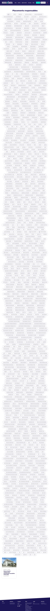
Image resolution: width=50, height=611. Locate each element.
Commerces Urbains (8, 197)
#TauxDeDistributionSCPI (8, 119)
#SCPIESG (20, 108)
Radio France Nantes (20, 426)
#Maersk (12, 78)
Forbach (24, 250)
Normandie (30, 378)
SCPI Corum (42, 467)
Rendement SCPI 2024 (42, 433)
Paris (45, 387)
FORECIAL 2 (30, 250)
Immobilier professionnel (10, 305)
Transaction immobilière (13, 538)
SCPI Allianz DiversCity (34, 458)
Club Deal (17, 188)
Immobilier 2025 (41, 284)
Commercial (16, 197)
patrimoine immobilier (29, 392)
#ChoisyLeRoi (5, 32)
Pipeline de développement (7, 408)
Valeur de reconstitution (42, 543)
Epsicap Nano (29, 229)
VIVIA (19, 552)
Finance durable (8, 241)
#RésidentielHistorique (9, 99)
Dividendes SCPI (19, 215)
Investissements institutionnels (26, 337)
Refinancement (44, 426)
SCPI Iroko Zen (39, 479)
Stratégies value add (22, 520)
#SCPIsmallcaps (5, 115)
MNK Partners (25, 371)
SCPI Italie (5, 481)
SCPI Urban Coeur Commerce (32, 504)
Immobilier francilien (30, 296)
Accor (43, 126)
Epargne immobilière (40, 227)
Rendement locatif (17, 433)
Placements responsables (42, 408)
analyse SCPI (29, 151)
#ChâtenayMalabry (34, 30)
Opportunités (24, 2)
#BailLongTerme (23, 23)
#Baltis (30, 23)
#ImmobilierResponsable (41, 60)
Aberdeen (37, 126)
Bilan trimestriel (9, 165)
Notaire (36, 378)
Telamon (7, 534)
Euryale (32, 234)
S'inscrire (38, 2)
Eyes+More (39, 236)
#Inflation (10, 64)
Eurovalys (27, 234)
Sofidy (14, 511)
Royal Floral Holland (13, 447)
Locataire (23, 351)
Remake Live (20, 431)
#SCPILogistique (28, 110)
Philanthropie (44, 403)
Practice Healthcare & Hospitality (29, 415)
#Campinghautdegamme (42, 28)
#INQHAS (24, 64)
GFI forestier (6, 266)
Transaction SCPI (22, 538)
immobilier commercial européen (20, 289)
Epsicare (42, 229)
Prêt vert (43, 417)
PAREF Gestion (39, 387)
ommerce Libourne (9, 383)
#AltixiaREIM (18, 21)
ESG (13, 231)
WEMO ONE (38, 552)
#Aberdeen (20, 14)
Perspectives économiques (34, 403)
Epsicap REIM (36, 229)
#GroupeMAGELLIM (33, 48)
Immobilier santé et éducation (20, 307)
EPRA (23, 229)
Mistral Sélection (17, 371)
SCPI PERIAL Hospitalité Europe (11, 490)
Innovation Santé (41, 312)
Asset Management (20, 156)
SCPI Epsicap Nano (32, 474)
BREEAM (26, 167)
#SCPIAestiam (7, 103)
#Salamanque (15, 101)
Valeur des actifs (21, 545)
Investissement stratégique (20, 335)
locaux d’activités (42, 351)
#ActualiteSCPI (33, 16)
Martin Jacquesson (22, 369)
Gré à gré (12, 268)
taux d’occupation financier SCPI (9, 529)
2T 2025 (21, 126)
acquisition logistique (9, 135)
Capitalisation (17, 181)
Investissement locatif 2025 (7, 330)
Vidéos (5, 552)
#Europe (8, 46)
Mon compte (43, 2)
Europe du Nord (20, 234)
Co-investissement (41, 188)
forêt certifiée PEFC (42, 250)
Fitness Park (42, 243)
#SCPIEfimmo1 (6, 108)
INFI (35, 312)
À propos (29, 2)
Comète (43, 190)
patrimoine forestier (19, 392)
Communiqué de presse (24, 197)
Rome (6, 447)
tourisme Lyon (44, 536)
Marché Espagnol (6, 362)
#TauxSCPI (16, 119)
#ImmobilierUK (27, 62)
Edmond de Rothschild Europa (37, 220)
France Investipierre (10, 257)
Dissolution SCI (43, 206)
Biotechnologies (17, 165)
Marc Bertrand (21, 360)
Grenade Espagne (26, 268)
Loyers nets (31, 355)
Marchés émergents (32, 367)
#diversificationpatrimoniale (8, 39)
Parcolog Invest (26, 387)
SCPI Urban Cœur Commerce (20, 504)
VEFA (44, 545)
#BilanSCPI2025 (36, 23)
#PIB (10, 87)
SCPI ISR (45, 479)
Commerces (9, 195)
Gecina (33, 257)
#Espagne (26, 44)
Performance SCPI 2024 (40, 399)
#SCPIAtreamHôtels (34, 103)
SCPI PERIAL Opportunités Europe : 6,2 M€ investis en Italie (28, 606)
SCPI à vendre (22, 456)
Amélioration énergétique (42, 149)
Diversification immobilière (32, 211)
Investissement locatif (43, 328)
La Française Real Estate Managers (24, 344)
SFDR (45, 506)
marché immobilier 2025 (33, 362)
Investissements (41, 335)
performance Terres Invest (18, 401)
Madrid (46, 355)
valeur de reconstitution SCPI (10, 545)
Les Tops (34, 346)
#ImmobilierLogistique (8, 60)
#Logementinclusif (35, 76)
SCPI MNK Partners (44, 483)
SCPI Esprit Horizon (41, 474)
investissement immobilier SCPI (9, 328)
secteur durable (14, 506)
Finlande (36, 241)
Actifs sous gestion (41, 142)
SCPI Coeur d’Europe (41, 465)
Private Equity (42, 419)
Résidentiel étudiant (8, 440)
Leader (14, 346)
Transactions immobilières (32, 538)
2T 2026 (26, 126)
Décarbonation (33, 204)
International (22, 314)
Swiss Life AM (42, 520)
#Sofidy (46, 115)
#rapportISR (20, 92)
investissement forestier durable (14, 321)
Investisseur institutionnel (9, 339)
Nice (37, 376)
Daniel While (19, 204)
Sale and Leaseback (10, 451)
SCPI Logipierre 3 (6, 483)
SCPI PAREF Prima (23, 488)
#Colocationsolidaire (36, 32)
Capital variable (9, 181)
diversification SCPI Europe (29, 213)
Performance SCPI (31, 399)
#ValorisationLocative (17, 124)
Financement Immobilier (18, 241)
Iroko (35, 339)
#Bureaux (33, 28)
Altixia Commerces (26, 149)
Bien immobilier (27, 163)
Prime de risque (8, 419)
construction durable (8, 199)
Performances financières (30, 401)
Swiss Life (35, 520)
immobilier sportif (40, 307)
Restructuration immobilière (40, 440)
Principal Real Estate (33, 419)
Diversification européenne (7, 211)
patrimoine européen (9, 392)
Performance (29, 394)
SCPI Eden (42, 472)
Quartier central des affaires (10, 424)
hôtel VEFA (7, 277)
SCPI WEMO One (6, 506)
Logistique (24, 353)
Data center (26, 204)
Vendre (19, 2)
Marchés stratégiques (42, 367)
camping (15, 179)
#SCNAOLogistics (32, 101)
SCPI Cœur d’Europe (31, 465)
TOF (10, 536)
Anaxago (34, 151)
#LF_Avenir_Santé (8, 76)
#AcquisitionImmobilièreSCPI (8, 16)
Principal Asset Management (23, 419)
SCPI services (43, 497)
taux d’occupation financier (40, 527)
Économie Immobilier (11, 220)
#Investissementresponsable (38, 69)
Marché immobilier (23, 362)
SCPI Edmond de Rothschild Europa (11, 474)
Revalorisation (41, 442)
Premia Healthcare (25, 417)
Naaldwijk (8, 376)
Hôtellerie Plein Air (42, 277)
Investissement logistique (19, 330)
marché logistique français (9, 367)
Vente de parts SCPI (16, 550)
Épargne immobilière (31, 227)
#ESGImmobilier (19, 44)
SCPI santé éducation (34, 497)
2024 (17, 126)
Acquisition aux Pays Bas (11, 131)
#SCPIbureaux (42, 103)
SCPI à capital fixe (14, 456)
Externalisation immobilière (30, 236)
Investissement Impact (20, 328)
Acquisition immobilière (30, 133)
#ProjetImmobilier (12, 92)
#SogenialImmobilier (16, 117)
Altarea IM (5, 149)
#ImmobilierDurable (20, 55)
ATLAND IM (32, 156)
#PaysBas (30, 85)
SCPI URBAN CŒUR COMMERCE (8, 504)
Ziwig (34, 554)
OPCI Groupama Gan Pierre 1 (31, 383)
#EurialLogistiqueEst (34, 44)
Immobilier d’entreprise (43, 289)
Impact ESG (24, 312)
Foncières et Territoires (39, 245)
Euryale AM (39, 234)
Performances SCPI (7, 403)
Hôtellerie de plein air (21, 277)
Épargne (13, 227)
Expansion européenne (13, 236)
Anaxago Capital (41, 151)
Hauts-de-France (9, 275)
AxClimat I (8, 158)
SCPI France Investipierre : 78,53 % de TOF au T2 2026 (28, 604)
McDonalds (45, 369)
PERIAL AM (14, 403)
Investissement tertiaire (32, 335)
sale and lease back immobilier (40, 449)
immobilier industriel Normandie (40, 298)
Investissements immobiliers (13, 337)
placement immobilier (18, 408)
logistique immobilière (43, 353)
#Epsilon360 (8, 44)
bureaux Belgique (42, 174)
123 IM (45, 124)
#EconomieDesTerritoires (35, 39)
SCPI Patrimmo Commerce (32, 488)
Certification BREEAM (18, 183)
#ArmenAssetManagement (27, 21)
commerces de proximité (29, 195)
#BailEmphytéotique (8, 23)
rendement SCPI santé (26, 435)
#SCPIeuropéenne (44, 108)
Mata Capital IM (37, 369)
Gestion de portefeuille (12, 261)
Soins (6, 513)
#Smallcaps (40, 115)
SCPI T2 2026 (42, 499)
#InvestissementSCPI (7, 71)
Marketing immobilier (7, 369)
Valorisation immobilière (30, 545)
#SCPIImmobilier (5, 110)
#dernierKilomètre (9, 37)
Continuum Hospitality (19, 199)
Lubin (37, 355)
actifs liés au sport (8, 142)
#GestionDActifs (6, 48)
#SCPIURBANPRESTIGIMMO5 (31, 115)
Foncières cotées (29, 245)
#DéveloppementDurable (19, 37)
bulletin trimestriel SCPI (38, 172)
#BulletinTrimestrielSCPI (8, 28)
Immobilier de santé (31, 291)
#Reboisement (27, 92)
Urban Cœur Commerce (7, 543)
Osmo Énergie (44, 385)
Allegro (17, 147)
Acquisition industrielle (40, 133)
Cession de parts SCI (41, 183)
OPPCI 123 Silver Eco (41, 383)
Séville (35, 506)
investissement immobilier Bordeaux (11, 323)
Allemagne (24, 147)
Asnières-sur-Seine (11, 156)
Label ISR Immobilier (7, 346)
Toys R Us (4, 538)
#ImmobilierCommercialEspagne (29, 53)
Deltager (39, 204)
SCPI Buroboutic (30, 463)
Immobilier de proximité (21, 291)
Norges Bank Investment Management (12, 378)
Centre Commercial (40, 181)
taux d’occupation (30, 527)
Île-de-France (12, 282)
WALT (24, 552)
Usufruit (23, 543)
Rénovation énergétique (36, 435)
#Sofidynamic (8, 117)
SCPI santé (26, 497)
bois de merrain (7, 167)
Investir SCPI (37, 314)
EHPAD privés (31, 222)
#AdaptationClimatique (43, 16)
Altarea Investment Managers (15, 149)
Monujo (44, 371)
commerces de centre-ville (17, 195)
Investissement (44, 314)
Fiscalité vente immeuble (33, 243)
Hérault (22, 275)
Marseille (15, 369)
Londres (19, 355)
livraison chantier (8, 351)
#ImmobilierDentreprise (10, 55)
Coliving (14, 190)
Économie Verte (20, 220)
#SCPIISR (22, 110)
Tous (10, 14)
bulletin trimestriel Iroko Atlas (25, 172)
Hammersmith (22, 273)
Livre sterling (16, 351)
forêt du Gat (45, 252)
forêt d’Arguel (6, 252)
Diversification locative (43, 211)
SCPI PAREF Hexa (14, 488)
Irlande (30, 339)
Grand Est (45, 266)
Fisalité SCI (43, 241)
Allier (45, 147)
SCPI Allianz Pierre (44, 458)
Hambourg (16, 273)
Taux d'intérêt (13, 527)
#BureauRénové (26, 28)
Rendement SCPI (33, 433)
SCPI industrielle (14, 479)
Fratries (23, 257)
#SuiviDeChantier (34, 117)
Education (19, 222)
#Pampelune (6, 85)
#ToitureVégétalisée (43, 119)
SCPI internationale (23, 479)
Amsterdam (13, 151)
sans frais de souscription (20, 451)
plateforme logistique (8, 410)
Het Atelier (28, 275)
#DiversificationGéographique (39, 37)
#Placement (33, 87)
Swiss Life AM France (7, 522)
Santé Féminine (30, 451)
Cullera (13, 204)
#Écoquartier (44, 39)
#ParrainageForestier (22, 85)
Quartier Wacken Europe (42, 424)
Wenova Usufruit (17, 554)
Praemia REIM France (16, 417)
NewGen (32, 376)
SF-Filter (40, 506)
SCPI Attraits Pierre (7, 463)
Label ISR (42, 344)
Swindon (29, 520)
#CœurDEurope (19, 32)
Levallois (45, 346)
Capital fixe (33, 179)
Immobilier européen (10, 296)
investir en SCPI (29, 314)
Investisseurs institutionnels (21, 339)
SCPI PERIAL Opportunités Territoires (38, 490)
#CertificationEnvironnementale (15, 30)
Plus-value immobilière (42, 410)
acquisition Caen (30, 131)
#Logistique (43, 76)
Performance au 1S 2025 (38, 394)
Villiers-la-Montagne (12, 552)
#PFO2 (6, 87)
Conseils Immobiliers (42, 197)
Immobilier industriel (16, 298)
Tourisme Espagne (36, 536)
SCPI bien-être (15, 463)
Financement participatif (28, 241)
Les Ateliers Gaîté (27, 346)
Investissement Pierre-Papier (31, 330)
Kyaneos (7, 344)
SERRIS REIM (29, 506)
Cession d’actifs (32, 183)
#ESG (13, 44)
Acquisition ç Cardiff (21, 131)
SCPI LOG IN (45, 481)
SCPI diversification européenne (11, 472)
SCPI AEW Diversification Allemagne (22, 458)
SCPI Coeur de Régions (9, 467)
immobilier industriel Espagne (28, 298)
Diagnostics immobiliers (34, 206)
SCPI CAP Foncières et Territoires (11, 465)
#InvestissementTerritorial (30, 71)
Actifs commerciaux (14, 140)
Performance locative (21, 399)
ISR (45, 339)
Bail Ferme (35, 158)
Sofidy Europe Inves (21, 511)
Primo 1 (14, 419)
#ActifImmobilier (18, 16)
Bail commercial (28, 158)
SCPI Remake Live (14, 495)
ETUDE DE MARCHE (33, 231)
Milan (10, 371)
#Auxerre (41, 21)
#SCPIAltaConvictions (24, 103)
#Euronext (42, 44)
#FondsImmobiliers (24, 46)
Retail (29, 442)
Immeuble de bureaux (35, 282)
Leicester (19, 346)
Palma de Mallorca (18, 387)
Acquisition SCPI (35, 135)
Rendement (26, 431)
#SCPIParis (45, 110)
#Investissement (39, 64)
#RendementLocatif (25, 94)
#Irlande (39, 71)
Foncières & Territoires (19, 245)
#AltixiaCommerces (10, 21)
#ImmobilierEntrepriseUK (40, 55)
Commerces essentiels (39, 195)
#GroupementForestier (43, 48)
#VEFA (25, 124)
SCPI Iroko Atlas (31, 479)
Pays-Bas (22, 394)
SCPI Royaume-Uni (19, 497)
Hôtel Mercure (41, 275)
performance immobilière (10, 399)
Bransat (21, 167)
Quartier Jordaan (32, 424)
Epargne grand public (21, 227)
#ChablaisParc (26, 30)
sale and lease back (28, 449)
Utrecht (28, 543)
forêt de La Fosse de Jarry (15, 252)
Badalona (21, 158)
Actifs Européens (23, 140)
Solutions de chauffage (20, 513)
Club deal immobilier (25, 188)
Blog (33, 2)
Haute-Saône (35, 273)
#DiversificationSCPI (19, 39)
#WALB (35, 124)
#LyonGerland (6, 78)
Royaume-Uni (29, 447)
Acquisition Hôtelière (19, 133)
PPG (20, 415)
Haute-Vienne (42, 273)
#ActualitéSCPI (26, 16)
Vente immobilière (35, 550)
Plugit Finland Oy (26, 410)
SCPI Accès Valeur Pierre (31, 456)
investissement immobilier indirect (40, 323)
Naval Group (19, 376)
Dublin (35, 215)
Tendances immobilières (33, 534)
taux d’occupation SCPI (33, 529)
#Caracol (5, 30)
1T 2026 (12, 126)
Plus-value (33, 410)
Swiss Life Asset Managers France (31, 522)
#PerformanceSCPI (37, 85)
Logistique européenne (33, 353)
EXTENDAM (21, 236)
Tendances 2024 (23, 534)
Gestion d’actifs (18, 259)
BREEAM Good (32, 167)
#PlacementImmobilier (42, 87)
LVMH (41, 355)
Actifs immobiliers (32, 140)
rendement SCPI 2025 (6, 435)
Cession (26, 183)
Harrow (28, 273)
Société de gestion (7, 511)
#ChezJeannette (43, 30)
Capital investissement (41, 179)
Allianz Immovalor (38, 147)
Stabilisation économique (31, 513)
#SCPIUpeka (22, 115)
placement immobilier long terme (30, 408)
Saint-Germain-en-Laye (9, 449)
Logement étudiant (17, 353)
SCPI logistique (13, 483)
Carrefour (32, 181)
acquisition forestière (9, 133)
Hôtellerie (13, 277)
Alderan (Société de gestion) (9, 147)
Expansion (45, 234)
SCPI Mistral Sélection (34, 483)
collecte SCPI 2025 (37, 190)
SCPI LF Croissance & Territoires (24, 481)
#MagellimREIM (27, 78)
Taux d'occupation (21, 527)
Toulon (14, 536)
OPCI (23, 383)
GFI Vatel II (12, 266)
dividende (37, 213)
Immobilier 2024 (33, 284)
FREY (28, 257)
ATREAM (45, 156)
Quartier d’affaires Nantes (21, 424)
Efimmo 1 (24, 222)
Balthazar (41, 158)
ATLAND (27, 156)
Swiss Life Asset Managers (18, 522)
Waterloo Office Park (30, 552)
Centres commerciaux (9, 183)
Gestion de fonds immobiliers (28, 259)
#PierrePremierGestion (25, 87)
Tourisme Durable (27, 536)
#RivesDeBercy (7, 101)
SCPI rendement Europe (41, 495)
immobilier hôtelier (40, 296)
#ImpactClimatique (35, 62)
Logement (9, 353)
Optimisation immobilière (30, 385)
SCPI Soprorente (34, 499)
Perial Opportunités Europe (23, 403)
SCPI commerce (27, 467)
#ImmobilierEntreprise (29, 55)
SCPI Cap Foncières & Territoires (41, 463)
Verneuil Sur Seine (43, 550)
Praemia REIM (8, 417)
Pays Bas (17, 394)
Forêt (35, 250)
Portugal (15, 415)
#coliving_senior (27, 32)
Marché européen (15, 362)
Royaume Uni (22, 447)
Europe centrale (11, 234)
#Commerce (45, 32)
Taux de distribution (43, 529)
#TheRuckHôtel (29, 119)
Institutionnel (6, 314)
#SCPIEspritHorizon (28, 108)
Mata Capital (31, 369)
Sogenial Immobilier (43, 511)
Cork (39, 199)
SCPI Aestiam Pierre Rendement (8, 458)
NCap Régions (26, 376)
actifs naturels (26, 142)
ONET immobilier (17, 383)
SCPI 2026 (7, 456)
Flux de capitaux (10, 245)
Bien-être (34, 163)
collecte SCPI (28, 190)
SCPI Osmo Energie (7, 488)
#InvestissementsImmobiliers (18, 71)
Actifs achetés (5, 140)
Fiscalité (8, 243)
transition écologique (43, 538)
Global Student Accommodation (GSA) (23, 266)
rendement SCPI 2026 (16, 435)
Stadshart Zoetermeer (41, 513)
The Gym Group (42, 534)
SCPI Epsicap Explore (23, 474)
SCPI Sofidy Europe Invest (25, 499)
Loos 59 (25, 355)
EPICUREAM (18, 229)
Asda (4, 156)
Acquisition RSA (27, 135)
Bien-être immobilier (41, 163)
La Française (14, 344)
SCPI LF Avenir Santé (13, 481)
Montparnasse (38, 371)
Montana (31, 371)
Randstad (27, 426)
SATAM (43, 451)
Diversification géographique (20, 211)
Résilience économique (18, 440)
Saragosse (37, 451)
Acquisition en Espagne (39, 131)
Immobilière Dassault (9, 312)
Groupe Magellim (43, 268)
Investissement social (9, 335)
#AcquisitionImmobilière (38, 14)
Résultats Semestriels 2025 (20, 442)
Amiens (7, 151)
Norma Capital (23, 378)
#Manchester (35, 78)
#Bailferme (16, 23)
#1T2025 (14, 14)
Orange (37, 385)
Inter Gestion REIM (14, 314)
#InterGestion (31, 64)
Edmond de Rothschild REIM (10, 222)
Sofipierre (35, 511)
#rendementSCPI (34, 94)
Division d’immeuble (28, 215)
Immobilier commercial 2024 (7, 289)
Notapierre (42, 378)
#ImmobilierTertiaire (8, 62)
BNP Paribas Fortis (33, 165)
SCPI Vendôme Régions (42, 504)
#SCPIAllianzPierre (15, 103)
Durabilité (40, 215)
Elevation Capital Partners (40, 222)
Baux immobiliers (8, 163)
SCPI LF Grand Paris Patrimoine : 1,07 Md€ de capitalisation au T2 (28, 609)
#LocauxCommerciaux (26, 76)
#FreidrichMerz (41, 46)
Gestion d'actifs (10, 259)
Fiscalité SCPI (24, 243)
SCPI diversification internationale (25, 472)
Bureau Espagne (19, 174)
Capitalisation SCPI (25, 181)
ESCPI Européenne (7, 231)
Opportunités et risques (8, 385)
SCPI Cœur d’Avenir (23, 465)
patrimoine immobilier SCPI (39, 392)
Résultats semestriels (10, 442)
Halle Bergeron (8, 273)
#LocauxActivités (17, 76)
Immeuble (19, 282)
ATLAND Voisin (39, 156)
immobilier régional (20, 305)
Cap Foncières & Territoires (23, 179)
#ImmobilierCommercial (17, 53)
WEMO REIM (44, 552)
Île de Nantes (5, 282)
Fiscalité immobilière (15, 243)
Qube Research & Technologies (9, 426)
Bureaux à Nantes (34, 174)
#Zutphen (40, 124)
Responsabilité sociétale (29, 440)
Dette (45, 204)
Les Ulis (39, 346)
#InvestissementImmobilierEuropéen (13, 69)
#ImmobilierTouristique (18, 62)
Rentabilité (45, 435)
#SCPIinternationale (14, 110)
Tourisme (20, 536)
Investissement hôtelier (27, 321)
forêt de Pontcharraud (36, 252)
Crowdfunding (6, 204)
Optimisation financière (19, 385)
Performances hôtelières (42, 401)
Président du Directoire (35, 417)
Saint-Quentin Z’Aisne (19, 449)
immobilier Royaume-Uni (41, 305)
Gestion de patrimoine (39, 259)
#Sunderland (42, 117)
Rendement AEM (41, 431)
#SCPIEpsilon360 (13, 108)
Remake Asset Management (10, 431)
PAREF (33, 387)
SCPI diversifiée (36, 472)
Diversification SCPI (18, 213)
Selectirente (22, 506)
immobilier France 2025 (20, 296)
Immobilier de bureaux (11, 291)
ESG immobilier (19, 231)
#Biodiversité (43, 23)
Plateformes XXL (17, 410)
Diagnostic (25, 206)
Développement (7, 206)
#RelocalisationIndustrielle (37, 92)
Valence (34, 543)
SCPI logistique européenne (23, 483)
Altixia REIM (33, 149)
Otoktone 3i (10, 387)
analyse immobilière (20, 151)
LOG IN (4, 353)
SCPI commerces (35, 467)
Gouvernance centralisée (36, 266)
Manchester (9, 360)
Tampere (6, 527)
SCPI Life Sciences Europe (36, 481)
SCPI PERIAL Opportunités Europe (24, 490)
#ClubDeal (12, 32)
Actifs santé (33, 142)
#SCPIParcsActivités (37, 110)
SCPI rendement (22, 495)
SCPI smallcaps (9, 499)
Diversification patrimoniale (8, 213)
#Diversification (29, 37)
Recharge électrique (35, 426)
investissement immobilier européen (25, 323)
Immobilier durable (40, 291)
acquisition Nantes (19, 135)
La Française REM (35, 344)
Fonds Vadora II (17, 250)
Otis (5, 387)
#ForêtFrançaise (33, 46)
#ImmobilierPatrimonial (19, 60)
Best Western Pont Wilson (17, 163)
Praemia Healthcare (41, 415)
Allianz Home (30, 147)
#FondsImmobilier (15, 46)
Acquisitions (42, 135)
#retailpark (23, 99)
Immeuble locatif (20, 284)
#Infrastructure (18, 64)
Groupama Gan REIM (35, 268)
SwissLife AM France (42, 522)
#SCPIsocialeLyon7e (14, 115)
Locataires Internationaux (31, 351)
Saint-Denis (43, 447)
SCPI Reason (7, 495)
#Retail (17, 99)
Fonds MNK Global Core (8, 250)
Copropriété (27, 199)
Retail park (34, 442)
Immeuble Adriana (26, 282)
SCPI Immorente (6, 479)
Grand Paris (6, 268)
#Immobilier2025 (8, 53)
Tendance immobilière (14, 534)
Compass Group (33, 197)
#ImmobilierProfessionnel (30, 60)
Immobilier (27, 284)
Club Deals (33, 188)
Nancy (13, 376)
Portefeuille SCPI (9, 415)
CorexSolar (34, 199)
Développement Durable (17, 206)
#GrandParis (20, 48)
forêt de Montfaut (26, 252)
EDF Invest (27, 220)
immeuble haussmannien (10, 284)
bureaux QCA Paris (8, 179)
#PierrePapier (16, 87)
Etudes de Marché (43, 231)
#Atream (35, 21)
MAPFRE (15, 360)
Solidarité (11, 513)
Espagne (25, 231)
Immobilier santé (9, 307)
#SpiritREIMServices (25, 117)
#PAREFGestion (13, 85)
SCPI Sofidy (16, 499)
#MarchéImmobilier (43, 78)
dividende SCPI (44, 213)
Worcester (25, 554)
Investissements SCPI (38, 337)
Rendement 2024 (33, 431)
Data (16, 2)
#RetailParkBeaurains (31, 99)
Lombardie (14, 355)
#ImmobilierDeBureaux (41, 53)
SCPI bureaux (23, 463)
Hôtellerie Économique (32, 277)
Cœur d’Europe (7, 190)
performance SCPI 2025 (7, 401)
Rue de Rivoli (36, 447)
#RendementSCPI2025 (43, 94)
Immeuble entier (44, 282)
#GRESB (26, 48)
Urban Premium (16, 543)
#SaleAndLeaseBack (23, 101)
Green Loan (18, 268)
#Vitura (29, 124)
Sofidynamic (29, 511)
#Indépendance (43, 62)
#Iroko (45, 71)
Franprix (17, 257)
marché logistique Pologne (21, 367)
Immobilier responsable (30, 305)
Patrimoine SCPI (10, 394)
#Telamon (22, 119)
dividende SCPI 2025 (11, 215)
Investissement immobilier (37, 321)
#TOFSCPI (35, 119)
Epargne (7, 227)
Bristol (38, 167)
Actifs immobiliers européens (42, 140)
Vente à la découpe (7, 550)
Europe (5, 234)
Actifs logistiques (18, 142)
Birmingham (25, 165)
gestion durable (21, 261)
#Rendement (17, 94)
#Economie (26, 39)
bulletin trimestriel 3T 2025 (13, 172)
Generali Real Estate (40, 257)
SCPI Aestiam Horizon (41, 456)
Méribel (5, 371)
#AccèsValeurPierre (28, 14)
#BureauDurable (18, 28)
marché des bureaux (39, 360)
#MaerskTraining (20, 78)
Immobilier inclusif (7, 298)
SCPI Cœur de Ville (19, 467)
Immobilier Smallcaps (31, 307)
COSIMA (44, 199)
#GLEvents (13, 48)
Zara (30, 554)
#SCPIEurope (36, 108)
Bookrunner (15, 167)
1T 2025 (7, 126)
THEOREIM (5, 536)
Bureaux (26, 174)
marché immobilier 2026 (43, 362)
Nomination (42, 376)
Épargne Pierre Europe (10, 229)
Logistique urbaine (6, 355)
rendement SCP (25, 433)
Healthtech (16, 275)
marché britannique (30, 360)
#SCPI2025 (43, 101)
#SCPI (38, 101)
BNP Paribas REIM (41, 165)
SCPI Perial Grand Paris (43, 488)
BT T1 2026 (43, 167)
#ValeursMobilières (7, 124)
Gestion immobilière (39, 261)
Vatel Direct (39, 545)
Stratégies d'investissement (11, 520)
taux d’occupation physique (22, 529)
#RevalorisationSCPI (41, 99)
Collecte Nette (21, 190)
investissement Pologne (43, 330)
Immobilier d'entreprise (32, 289)
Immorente (18, 312)
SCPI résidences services (9, 497)
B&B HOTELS (15, 158)
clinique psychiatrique (9, 188)
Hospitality (35, 275)
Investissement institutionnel (31, 328)
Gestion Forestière (30, 261)
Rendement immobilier (8, 433)
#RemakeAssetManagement (8, 94)
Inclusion (30, 312)
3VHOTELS (31, 126)
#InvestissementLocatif (26, 69)
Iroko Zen (40, 339)
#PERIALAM (45, 85)
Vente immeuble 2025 (25, 550)
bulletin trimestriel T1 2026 (9, 174)
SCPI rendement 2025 (31, 495)
